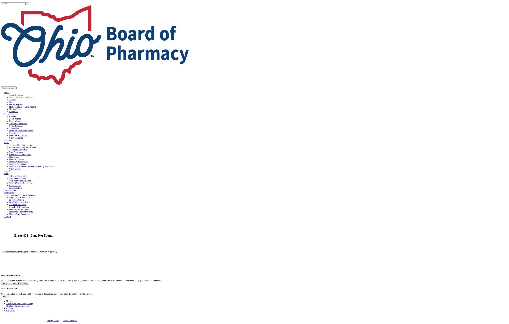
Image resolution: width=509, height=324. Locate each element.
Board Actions (15, 119)
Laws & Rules (7, 172)
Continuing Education (18, 150)
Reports (12, 133)
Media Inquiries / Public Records (22, 107)
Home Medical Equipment (20, 154)
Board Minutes (15, 121)
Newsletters (14, 128)
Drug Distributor (16, 152)
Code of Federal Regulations (21, 183)
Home (9, 301)
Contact (12, 100)
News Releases (15, 126)
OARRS (7, 216)
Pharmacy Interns (16, 159)
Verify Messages (16, 138)
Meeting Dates (15, 109)
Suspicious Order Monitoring (21, 212)
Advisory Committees (18, 176)
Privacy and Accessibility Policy (19, 303)
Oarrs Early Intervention (19, 207)
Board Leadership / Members (21, 97)
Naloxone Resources (17, 204)
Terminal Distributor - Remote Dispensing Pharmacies (31, 166)
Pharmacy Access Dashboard (21, 131)
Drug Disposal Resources (19, 197)
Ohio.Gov (10, 311)
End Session (23, 283)
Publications (9, 114)
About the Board (16, 95)
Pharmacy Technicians (18, 162)
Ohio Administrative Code (20, 181)
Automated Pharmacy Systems (22, 195)
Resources (13, 111)
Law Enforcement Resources (21, 202)
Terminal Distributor (17, 164)
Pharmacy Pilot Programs (19, 209)
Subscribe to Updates (18, 135)
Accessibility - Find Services (21, 145)
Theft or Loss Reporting (19, 214)
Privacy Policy (53, 320)
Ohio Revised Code (17, 178)
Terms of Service (70, 320)
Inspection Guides (16, 200)
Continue (5, 297)
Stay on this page (9, 283)
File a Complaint (16, 104)
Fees (11, 102)
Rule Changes (15, 185)
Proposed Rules (15, 188)
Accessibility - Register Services (22, 147)
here (8, 252)
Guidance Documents (18, 123)
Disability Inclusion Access (17, 306)
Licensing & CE (8, 141)
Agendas (12, 116)
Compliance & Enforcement (10, 191)
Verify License (15, 169)
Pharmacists (14, 157)
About (6, 92)
